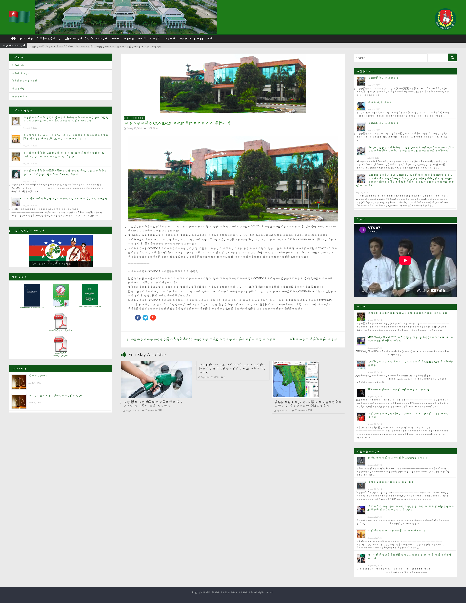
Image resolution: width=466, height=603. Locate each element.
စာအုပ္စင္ (185, 38)
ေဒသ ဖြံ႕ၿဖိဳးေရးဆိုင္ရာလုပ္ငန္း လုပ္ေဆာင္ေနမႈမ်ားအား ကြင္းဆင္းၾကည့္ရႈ (65, 198)
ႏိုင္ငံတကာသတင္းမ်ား (96, 38)
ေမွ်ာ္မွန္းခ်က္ (17, 88)
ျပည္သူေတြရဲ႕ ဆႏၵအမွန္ (383, 123)
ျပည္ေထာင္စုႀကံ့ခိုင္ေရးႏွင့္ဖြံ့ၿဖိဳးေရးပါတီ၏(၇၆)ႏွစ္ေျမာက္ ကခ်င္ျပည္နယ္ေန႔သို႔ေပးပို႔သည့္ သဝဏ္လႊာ (200, 339)
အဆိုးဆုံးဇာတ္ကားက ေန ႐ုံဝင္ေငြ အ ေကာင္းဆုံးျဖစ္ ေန (396, 530)
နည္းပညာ (128, 38)
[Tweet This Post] (145, 316)
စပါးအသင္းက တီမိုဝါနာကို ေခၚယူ (315, 339)
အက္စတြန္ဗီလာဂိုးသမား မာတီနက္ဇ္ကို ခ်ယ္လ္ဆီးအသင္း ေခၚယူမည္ (407, 313)
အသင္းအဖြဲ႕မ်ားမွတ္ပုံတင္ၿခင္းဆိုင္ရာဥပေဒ (57, 395)
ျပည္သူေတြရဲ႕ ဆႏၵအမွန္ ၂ (385, 77)
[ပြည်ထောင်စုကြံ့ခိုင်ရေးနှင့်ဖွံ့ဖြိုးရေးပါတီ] (19, 12)
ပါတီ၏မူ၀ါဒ (19, 65)
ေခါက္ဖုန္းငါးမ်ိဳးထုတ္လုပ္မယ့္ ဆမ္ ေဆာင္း (390, 482)
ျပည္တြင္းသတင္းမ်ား (72, 38)
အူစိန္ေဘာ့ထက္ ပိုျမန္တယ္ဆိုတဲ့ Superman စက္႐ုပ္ (398, 457)
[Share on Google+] (153, 316)
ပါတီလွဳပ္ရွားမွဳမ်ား (46, 38)
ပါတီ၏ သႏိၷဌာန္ (20, 73)
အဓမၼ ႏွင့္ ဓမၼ (380, 102)
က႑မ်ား (141, 38)
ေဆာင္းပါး (156, 38)
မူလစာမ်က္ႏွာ (26, 38)
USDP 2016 (152, 128)
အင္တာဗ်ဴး (170, 38)
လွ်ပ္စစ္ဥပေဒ (38, 375)
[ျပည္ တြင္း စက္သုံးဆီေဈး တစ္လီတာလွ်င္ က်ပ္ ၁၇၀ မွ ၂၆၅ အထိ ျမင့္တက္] (156, 363)
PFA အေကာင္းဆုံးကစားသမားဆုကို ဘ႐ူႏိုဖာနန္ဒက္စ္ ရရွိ (398, 389)
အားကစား (115, 38)
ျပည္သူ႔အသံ (204, 38)
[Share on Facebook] (138, 316)
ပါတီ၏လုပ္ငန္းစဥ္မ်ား (24, 81)
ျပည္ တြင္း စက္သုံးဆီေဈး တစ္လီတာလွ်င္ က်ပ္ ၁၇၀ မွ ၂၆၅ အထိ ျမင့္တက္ (152, 404)
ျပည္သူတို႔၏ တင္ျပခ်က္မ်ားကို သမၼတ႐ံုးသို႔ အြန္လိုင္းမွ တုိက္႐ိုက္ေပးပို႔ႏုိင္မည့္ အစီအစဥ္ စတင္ (232, 368)
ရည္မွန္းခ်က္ (19, 96)
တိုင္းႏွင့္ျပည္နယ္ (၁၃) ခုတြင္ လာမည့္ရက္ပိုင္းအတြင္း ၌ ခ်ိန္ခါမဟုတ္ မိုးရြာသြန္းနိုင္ (307, 404)
